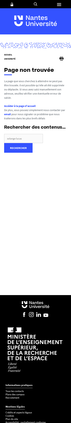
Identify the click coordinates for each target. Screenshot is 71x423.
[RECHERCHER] (35, 4)
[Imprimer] (61, 58)
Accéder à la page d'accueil (20, 106)
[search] (23, 138)
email (7, 114)
